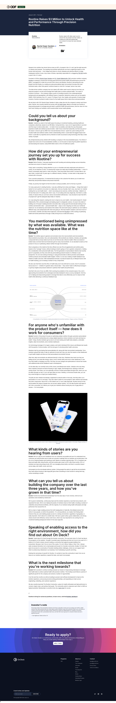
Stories (76, 674)
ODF (62, 661)
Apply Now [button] (21, 7)
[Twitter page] (95, 694)
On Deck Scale (62, 104)
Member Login (78, 680)
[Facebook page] (101, 694)
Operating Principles (79, 678)
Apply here (61, 588)
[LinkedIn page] (98, 694)
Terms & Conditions (94, 667)
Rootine (31, 80)
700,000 (80, 73)
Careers (77, 661)
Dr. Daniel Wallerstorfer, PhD (63, 78)
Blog (76, 671)
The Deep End (78, 669)
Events (76, 667)
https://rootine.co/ (36, 37)
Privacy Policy (93, 665)
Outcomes (77, 665)
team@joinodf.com (94, 661)
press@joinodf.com (94, 663)
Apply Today (58, 643)
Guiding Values (78, 676)
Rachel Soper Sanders (46, 78)
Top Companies (78, 663)
